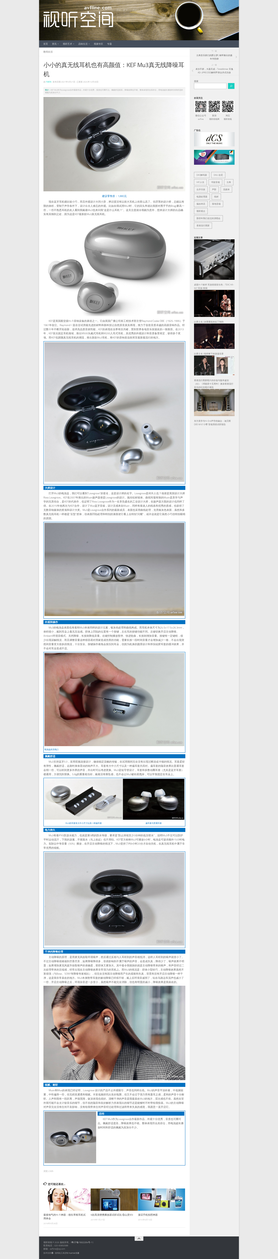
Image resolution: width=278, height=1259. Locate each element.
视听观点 (200, 211)
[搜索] (231, 86)
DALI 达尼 (218, 175)
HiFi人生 (200, 182)
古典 (229, 182)
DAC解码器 (201, 175)
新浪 (214, 117)
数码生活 (48, 51)
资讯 (54, 43)
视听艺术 (67, 43)
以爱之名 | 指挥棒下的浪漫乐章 (209, 353)
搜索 (196, 81)
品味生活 (83, 43)
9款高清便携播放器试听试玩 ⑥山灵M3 (112, 1214)
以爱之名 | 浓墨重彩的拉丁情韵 (209, 322)
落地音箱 (216, 204)
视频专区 (98, 43)
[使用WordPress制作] (52, 1253)
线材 (216, 196)
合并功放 (200, 189)
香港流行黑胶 (203, 225)
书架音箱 (215, 182)
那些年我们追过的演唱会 (208, 218)
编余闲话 (200, 204)
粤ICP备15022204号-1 (81, 1242)
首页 (45, 43)
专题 (109, 43)
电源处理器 (201, 196)
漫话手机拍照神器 (148, 1214)
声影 (214, 189)
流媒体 (226, 189)
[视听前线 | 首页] (78, 16)
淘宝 (228, 117)
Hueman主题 (74, 1253)
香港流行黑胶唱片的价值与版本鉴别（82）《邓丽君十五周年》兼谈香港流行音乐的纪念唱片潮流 (213, 384)
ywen (48, 82)
